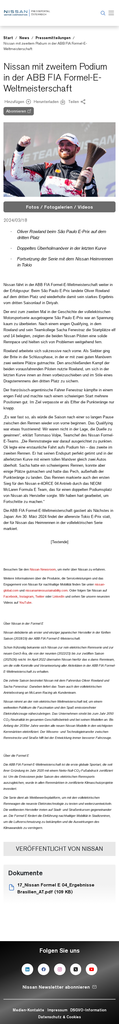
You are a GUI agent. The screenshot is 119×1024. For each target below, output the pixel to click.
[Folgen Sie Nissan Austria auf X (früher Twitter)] (75, 969)
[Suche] (102, 13)
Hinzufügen (14, 101)
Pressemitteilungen (53, 37)
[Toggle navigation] (111, 13)
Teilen (73, 101)
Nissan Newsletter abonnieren (56, 987)
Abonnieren (16, 111)
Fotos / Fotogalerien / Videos (59, 207)
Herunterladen (46, 101)
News (24, 37)
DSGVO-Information (88, 1010)
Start (8, 37)
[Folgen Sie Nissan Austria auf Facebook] (43, 969)
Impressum (57, 1010)
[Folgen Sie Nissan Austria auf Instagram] (60, 969)
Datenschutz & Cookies (59, 1017)
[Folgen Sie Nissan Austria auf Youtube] (91, 969)
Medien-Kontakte (28, 1010)
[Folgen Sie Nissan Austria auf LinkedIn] (27, 969)
